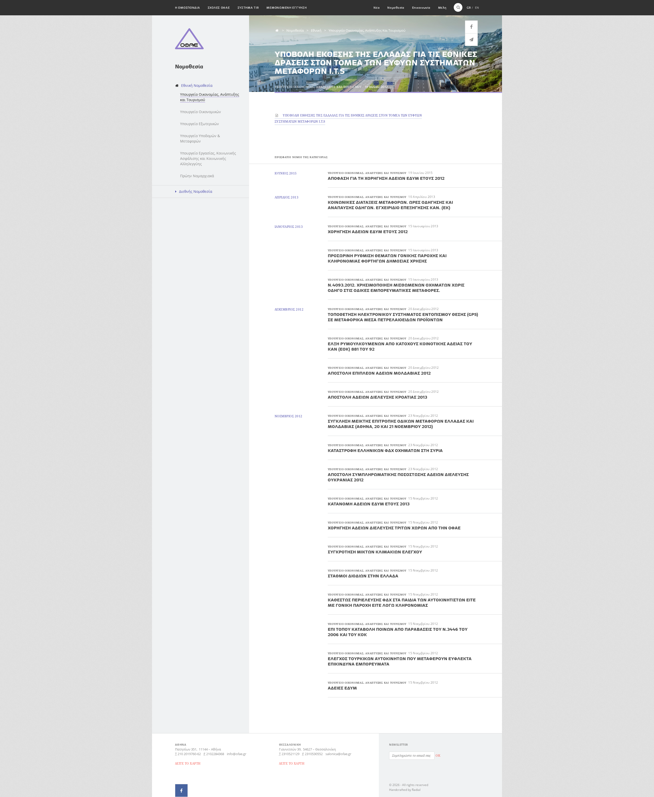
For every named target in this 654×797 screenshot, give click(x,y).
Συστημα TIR (248, 7)
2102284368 (215, 754)
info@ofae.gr (236, 754)
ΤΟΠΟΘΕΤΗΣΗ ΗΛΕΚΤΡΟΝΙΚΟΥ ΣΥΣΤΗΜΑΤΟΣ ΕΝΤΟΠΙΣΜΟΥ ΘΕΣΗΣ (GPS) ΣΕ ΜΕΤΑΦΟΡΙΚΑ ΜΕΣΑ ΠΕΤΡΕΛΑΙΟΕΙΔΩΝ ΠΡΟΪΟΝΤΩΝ (403, 317)
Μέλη (442, 7)
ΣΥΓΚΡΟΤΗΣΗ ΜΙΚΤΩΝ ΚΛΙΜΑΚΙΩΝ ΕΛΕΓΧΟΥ (375, 551)
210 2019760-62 (189, 754)
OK (438, 755)
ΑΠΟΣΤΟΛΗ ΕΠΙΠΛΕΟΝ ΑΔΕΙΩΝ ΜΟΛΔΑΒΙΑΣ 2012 (379, 373)
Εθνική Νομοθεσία (197, 85)
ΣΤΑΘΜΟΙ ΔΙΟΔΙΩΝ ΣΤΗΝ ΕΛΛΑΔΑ (363, 575)
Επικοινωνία (421, 7)
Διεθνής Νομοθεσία (195, 191)
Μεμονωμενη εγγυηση (286, 7)
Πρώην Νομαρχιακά (197, 175)
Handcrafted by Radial (405, 790)
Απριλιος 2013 (286, 197)
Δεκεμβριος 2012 (289, 309)
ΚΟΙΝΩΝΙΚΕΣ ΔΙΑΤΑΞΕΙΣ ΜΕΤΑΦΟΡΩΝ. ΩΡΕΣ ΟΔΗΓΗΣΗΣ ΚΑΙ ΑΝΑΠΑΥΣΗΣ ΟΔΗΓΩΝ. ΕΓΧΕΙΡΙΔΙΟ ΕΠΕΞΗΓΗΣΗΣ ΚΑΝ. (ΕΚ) (390, 205)
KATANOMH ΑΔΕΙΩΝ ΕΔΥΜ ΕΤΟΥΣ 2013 (369, 503)
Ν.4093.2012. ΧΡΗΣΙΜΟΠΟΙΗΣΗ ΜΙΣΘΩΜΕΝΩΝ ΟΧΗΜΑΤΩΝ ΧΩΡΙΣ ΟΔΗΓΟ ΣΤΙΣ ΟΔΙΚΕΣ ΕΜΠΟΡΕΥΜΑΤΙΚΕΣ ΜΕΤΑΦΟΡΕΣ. (396, 287)
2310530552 (314, 754)
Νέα (376, 7)
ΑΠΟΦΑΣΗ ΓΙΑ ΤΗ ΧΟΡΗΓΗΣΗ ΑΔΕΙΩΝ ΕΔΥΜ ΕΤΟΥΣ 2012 (386, 178)
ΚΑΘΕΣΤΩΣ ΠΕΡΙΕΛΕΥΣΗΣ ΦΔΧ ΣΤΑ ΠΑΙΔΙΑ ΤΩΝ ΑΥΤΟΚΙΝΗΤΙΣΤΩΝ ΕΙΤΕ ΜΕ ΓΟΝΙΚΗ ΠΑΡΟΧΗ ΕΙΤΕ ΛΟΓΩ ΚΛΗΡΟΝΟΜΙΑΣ (402, 602)
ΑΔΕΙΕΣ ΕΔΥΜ (342, 688)
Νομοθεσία (395, 7)
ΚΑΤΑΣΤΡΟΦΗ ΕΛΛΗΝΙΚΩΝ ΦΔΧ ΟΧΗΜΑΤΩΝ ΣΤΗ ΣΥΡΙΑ (385, 450)
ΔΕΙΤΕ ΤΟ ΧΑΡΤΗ (188, 763)
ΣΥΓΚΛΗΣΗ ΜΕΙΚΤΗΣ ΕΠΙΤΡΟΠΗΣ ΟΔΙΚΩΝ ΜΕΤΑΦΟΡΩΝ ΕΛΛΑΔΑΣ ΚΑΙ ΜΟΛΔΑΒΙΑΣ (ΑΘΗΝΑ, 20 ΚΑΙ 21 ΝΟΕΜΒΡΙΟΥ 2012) (401, 424)
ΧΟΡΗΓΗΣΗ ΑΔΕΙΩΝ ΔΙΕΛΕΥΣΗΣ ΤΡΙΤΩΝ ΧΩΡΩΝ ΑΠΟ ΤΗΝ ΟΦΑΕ (394, 527)
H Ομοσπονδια (187, 7)
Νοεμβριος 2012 (288, 416)
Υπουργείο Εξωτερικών (199, 123)
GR (469, 7)
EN (477, 7)
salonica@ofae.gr (338, 754)
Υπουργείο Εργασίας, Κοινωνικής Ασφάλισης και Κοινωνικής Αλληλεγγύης (208, 158)
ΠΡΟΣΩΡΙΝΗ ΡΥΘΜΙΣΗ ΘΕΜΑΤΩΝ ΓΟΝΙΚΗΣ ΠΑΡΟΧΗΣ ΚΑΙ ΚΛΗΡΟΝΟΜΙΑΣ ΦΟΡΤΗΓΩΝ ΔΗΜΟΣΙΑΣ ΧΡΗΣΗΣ (387, 258)
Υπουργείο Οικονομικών (200, 111)
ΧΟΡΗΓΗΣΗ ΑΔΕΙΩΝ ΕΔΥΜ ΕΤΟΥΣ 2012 (368, 231)
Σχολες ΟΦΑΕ (219, 7)
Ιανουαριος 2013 (289, 226)
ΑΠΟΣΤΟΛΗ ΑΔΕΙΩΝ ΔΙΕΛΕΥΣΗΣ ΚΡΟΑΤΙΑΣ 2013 (377, 397)
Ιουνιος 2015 (286, 173)
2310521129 (290, 754)
